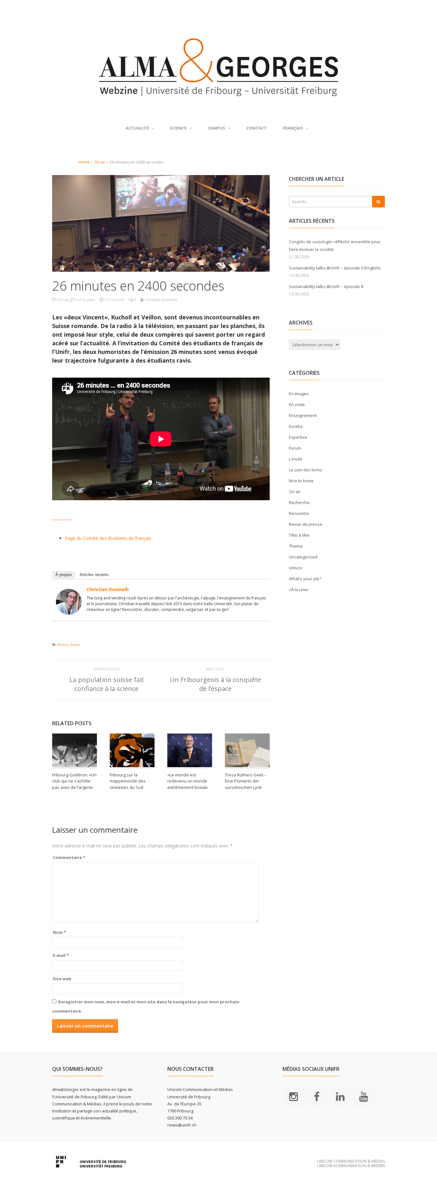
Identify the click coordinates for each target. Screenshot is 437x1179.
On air (99, 162)
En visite (297, 404)
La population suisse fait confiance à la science (106, 684)
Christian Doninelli (108, 589)
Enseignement (303, 415)
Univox (295, 568)
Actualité (137, 128)
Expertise (298, 437)
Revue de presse (305, 524)
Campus (216, 128)
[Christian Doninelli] (69, 610)
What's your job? (305, 578)
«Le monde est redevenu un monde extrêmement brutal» (188, 781)
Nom (59, 932)
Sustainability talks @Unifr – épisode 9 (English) (334, 268)
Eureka (296, 426)
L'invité (295, 459)
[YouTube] (363, 1096)
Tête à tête (299, 535)
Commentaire (69, 857)
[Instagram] (293, 1096)
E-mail (61, 955)
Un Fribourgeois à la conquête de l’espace (215, 684)
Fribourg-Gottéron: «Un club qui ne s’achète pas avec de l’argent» (74, 781)
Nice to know (301, 481)
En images (299, 394)
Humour (63, 644)
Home (84, 162)
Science (178, 128)
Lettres (75, 644)
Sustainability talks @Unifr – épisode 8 (326, 286)
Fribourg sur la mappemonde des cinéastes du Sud (128, 781)
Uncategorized (303, 557)
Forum (295, 448)
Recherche (299, 502)
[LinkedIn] (340, 1096)
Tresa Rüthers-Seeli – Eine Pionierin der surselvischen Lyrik (245, 781)
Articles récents (94, 574)
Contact (256, 128)
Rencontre (299, 513)
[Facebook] (317, 1096)
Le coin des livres (305, 470)
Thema (295, 546)
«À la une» (86, 299)
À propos (63, 574)
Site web (62, 979)
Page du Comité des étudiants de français (108, 538)
